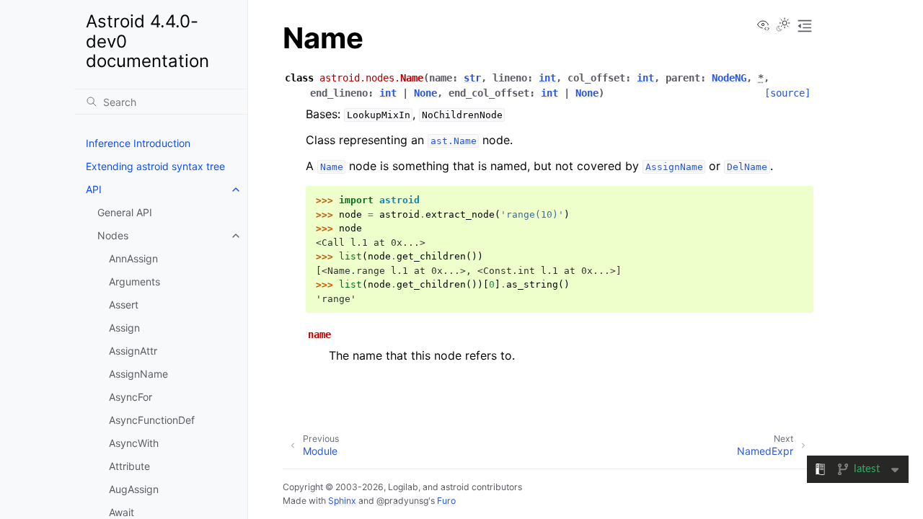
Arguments (134, 281)
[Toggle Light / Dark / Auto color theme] (783, 26)
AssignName (138, 374)
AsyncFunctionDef (152, 420)
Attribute (129, 466)
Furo (446, 500)
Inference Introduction (138, 143)
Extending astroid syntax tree (155, 166)
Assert (123, 304)
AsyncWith (134, 443)
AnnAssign (133, 258)
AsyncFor (130, 397)
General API (124, 212)
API (94, 189)
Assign (124, 327)
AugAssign (134, 489)
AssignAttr (133, 351)
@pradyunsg (402, 500)
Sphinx (342, 500)
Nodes (112, 235)
